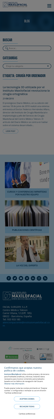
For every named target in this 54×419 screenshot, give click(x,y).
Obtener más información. (14, 383)
